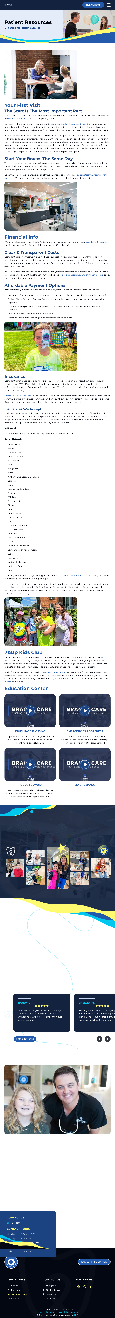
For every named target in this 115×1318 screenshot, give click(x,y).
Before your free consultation (19, 396)
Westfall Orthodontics (18, 118)
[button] (109, 5)
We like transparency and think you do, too (81, 275)
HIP (76, 1315)
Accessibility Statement (68, 1312)
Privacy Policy (50, 1312)
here (8, 682)
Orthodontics (14, 1290)
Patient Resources (17, 1294)
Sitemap (39, 1312)
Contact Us (13, 1298)
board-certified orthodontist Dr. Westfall (71, 124)
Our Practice (14, 1286)
